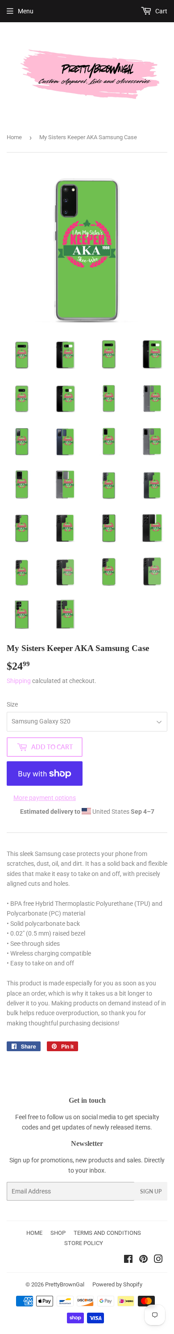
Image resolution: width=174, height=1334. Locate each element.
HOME (34, 1233)
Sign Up (151, 1191)
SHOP (58, 1233)
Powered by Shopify (117, 1284)
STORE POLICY (83, 1243)
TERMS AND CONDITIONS (107, 1233)
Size (12, 704)
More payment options (44, 797)
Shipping (19, 680)
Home (14, 137)
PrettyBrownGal (64, 1284)
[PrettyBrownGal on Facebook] (128, 1260)
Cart (160, 11)
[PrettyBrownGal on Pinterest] (143, 1260)
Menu (25, 11)
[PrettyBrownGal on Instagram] (158, 1260)
